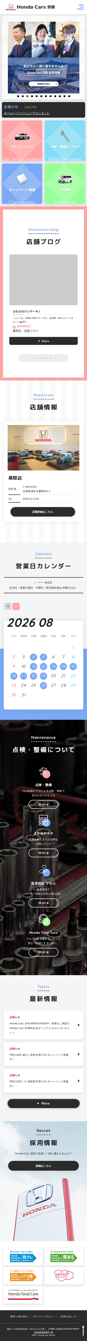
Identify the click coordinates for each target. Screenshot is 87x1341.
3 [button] (27, 96)
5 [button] (37, 96)
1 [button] (18, 96)
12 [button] (69, 96)
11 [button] (64, 96)
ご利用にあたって (68, 1316)
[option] (43, 57)
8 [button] (51, 96)
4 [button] (32, 96)
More (45, 1103)
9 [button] (55, 96)
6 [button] (41, 96)
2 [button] (23, 96)
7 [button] (46, 96)
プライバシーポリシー (43, 1316)
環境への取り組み (19, 1316)
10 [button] (60, 96)
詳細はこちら (44, 1165)
